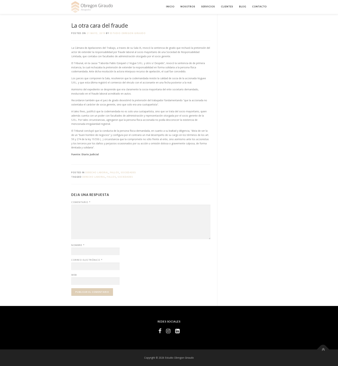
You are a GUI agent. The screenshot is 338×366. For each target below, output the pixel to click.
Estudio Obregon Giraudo (128, 33)
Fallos (114, 172)
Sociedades (128, 172)
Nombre (77, 245)
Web (74, 274)
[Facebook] (159, 330)
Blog (242, 6)
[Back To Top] (323, 349)
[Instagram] (168, 330)
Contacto (259, 6)
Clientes (227, 6)
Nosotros (187, 6)
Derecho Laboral (96, 172)
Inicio (170, 6)
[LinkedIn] (177, 330)
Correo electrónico (86, 259)
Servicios (208, 6)
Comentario (80, 202)
